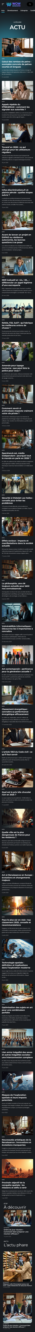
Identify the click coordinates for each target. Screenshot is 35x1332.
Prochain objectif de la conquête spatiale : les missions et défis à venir (14, 1185)
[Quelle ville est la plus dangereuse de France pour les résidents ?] (17, 818)
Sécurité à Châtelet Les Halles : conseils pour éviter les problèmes (17, 500)
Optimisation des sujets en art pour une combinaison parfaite (17, 1010)
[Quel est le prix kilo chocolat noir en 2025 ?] (17, 778)
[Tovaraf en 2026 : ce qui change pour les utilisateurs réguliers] (17, 133)
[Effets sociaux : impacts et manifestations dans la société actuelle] (17, 526)
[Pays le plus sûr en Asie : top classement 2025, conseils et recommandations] (17, 905)
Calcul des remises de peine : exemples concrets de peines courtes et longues (17, 64)
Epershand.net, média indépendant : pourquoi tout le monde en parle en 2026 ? (16, 455)
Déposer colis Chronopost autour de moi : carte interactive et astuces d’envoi (17, 1284)
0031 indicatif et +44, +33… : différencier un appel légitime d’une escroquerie (17, 282)
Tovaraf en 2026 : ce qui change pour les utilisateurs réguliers (16, 149)
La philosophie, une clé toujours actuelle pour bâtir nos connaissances (16, 586)
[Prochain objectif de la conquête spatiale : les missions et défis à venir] (17, 1168)
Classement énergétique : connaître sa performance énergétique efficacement (15, 711)
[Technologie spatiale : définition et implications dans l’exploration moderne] (17, 948)
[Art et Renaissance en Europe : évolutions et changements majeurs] (17, 860)
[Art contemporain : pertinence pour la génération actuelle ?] (17, 654)
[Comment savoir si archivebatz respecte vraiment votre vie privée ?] (17, 394)
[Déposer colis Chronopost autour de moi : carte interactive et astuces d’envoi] (17, 1266)
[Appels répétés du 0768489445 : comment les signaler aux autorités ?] (17, 90)
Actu (3, 58)
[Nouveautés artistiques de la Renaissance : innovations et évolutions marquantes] (17, 1125)
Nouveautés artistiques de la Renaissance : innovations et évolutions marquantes (16, 1142)
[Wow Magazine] (13, 4)
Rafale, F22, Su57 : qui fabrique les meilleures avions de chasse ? (17, 325)
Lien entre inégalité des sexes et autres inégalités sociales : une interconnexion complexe (17, 1055)
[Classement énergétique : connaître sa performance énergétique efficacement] (17, 695)
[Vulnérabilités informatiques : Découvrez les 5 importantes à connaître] (17, 612)
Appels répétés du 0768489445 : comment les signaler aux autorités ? (16, 107)
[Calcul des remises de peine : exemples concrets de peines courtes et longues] (17, 47)
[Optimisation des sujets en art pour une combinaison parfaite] (17, 993)
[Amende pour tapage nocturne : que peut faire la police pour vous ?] (17, 351)
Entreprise (6, 1227)
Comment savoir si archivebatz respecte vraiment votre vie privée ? (17, 411)
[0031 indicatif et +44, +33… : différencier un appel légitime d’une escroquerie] (17, 265)
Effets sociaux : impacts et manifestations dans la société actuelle (17, 543)
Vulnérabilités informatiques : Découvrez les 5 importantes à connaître (17, 629)
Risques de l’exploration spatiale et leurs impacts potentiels (14, 1097)
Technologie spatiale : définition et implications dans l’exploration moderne (16, 965)
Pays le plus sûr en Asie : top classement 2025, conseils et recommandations (16, 922)
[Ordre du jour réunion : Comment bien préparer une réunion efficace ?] (17, 1218)
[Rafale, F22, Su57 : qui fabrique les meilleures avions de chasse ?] (17, 308)
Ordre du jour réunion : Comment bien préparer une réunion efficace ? (16, 1232)
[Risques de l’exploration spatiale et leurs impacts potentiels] (17, 1080)
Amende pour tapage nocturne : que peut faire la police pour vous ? (15, 368)
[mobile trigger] (3, 4)
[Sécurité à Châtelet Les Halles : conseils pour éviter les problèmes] (17, 483)
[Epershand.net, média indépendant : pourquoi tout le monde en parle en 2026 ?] (17, 439)
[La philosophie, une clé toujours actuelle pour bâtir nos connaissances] (17, 569)
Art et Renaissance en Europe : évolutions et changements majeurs (17, 877)
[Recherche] (30, 4)
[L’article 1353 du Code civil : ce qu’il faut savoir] (17, 737)
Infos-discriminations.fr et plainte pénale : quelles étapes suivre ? (17, 192)
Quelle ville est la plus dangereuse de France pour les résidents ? (16, 835)
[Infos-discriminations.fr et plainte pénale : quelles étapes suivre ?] (17, 175)
